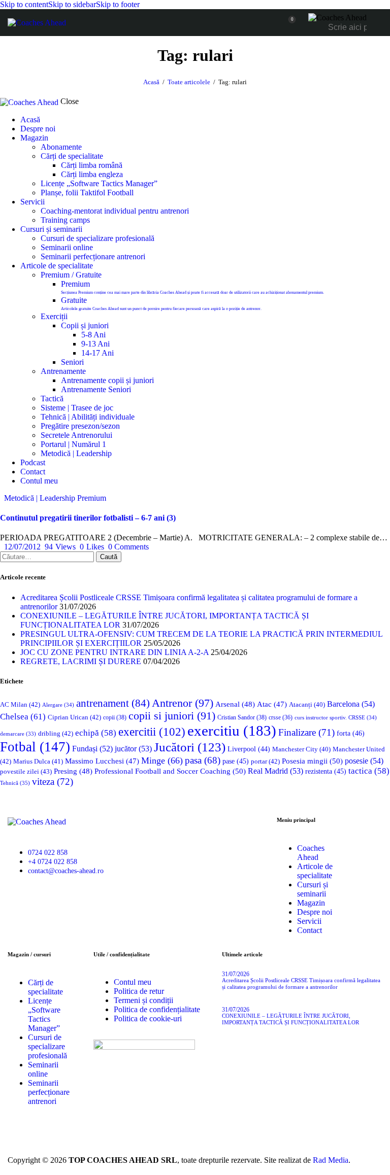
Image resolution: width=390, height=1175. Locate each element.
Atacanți (307, 704)
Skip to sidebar (72, 4)
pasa (202, 760)
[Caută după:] (48, 556)
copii (114, 717)
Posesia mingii (312, 760)
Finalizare (306, 732)
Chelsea (23, 716)
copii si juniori (171, 716)
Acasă (151, 82)
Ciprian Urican (74, 717)
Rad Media (330, 1160)
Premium (91, 498)
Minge (162, 760)
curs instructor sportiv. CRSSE (336, 717)
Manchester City (301, 749)
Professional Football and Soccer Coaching (170, 771)
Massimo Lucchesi (102, 761)
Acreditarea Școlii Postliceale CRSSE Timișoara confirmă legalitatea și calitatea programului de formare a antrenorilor (301, 983)
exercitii (151, 731)
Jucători (189, 747)
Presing (73, 771)
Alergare (58, 705)
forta (351, 733)
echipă (95, 733)
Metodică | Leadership (39, 498)
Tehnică (15, 783)
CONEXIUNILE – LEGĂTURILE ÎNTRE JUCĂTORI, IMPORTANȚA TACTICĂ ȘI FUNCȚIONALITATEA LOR (290, 1019)
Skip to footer (118, 4)
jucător (133, 748)
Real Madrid (275, 771)
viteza (52, 781)
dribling (55, 733)
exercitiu (231, 730)
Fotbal (35, 746)
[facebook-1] (20, 903)
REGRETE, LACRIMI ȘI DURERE (80, 661)
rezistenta (325, 771)
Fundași (92, 748)
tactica (368, 771)
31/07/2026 (235, 974)
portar (265, 761)
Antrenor (182, 703)
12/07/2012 (22, 546)
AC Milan (20, 704)
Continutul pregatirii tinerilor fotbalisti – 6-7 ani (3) (88, 517)
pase (235, 761)
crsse (280, 717)
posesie (364, 760)
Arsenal (235, 704)
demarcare (18, 734)
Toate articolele (189, 82)
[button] (92, 546)
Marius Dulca (38, 761)
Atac (272, 704)
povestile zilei (26, 771)
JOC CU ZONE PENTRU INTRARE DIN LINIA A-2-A (114, 652)
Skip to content (24, 4)
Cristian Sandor (242, 717)
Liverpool (249, 749)
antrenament (113, 703)
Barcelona (351, 704)
